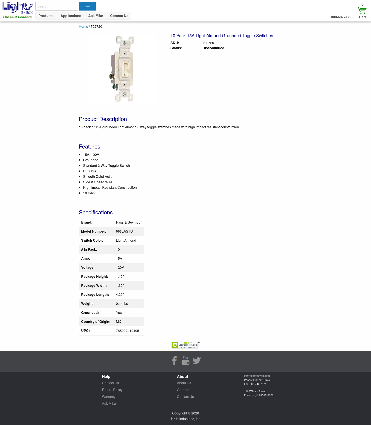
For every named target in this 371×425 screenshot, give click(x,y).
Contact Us (119, 15)
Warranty (109, 396)
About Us (184, 382)
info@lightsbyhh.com (257, 375)
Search (87, 6)
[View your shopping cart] (362, 10)
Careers (183, 389)
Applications (71, 15)
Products (45, 15)
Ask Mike (95, 15)
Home (83, 26)
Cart (362, 16)
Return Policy (112, 389)
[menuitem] (46, 16)
